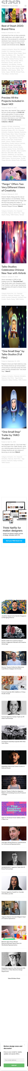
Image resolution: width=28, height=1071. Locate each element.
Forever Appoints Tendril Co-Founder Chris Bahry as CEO (13, 893)
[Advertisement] (14, 483)
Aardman (15, 137)
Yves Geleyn (5, 74)
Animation (10, 49)
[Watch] (22, 44)
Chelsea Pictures (14, 59)
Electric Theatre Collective (13, 141)
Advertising (16, 126)
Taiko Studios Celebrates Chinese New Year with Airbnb (14, 270)
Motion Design (18, 53)
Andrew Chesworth (11, 297)
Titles (3, 137)
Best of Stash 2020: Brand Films (13, 27)
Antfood (19, 57)
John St (15, 62)
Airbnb (7, 57)
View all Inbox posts (14, 978)
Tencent (21, 214)
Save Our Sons (10, 68)
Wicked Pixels (20, 72)
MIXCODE (11, 152)
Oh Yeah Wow (19, 154)
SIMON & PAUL (17, 156)
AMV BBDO (13, 57)
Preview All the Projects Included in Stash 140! (13, 101)
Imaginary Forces (11, 149)
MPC (15, 152)
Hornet (11, 62)
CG (8, 51)
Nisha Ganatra (16, 66)
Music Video (14, 134)
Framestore (5, 62)
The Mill (23, 158)
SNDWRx (4, 70)
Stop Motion (9, 55)
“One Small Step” (18, 281)
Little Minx (13, 151)
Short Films (5, 136)
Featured (10, 53)
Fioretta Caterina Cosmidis (17, 143)
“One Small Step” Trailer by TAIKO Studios (11, 435)
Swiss (24, 156)
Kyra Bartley (12, 64)
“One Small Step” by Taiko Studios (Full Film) (13, 354)
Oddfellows (11, 154)
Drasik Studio (18, 139)
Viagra (8, 72)
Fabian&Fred (5, 143)
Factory (8, 60)
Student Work (20, 136)
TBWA (18, 70)
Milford (9, 66)
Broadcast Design (7, 130)
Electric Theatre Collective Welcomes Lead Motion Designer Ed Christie (13, 668)
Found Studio (17, 145)
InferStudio (20, 149)
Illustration (23, 132)
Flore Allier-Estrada (7, 145)
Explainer (4, 53)
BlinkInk (6, 59)
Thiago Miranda (6, 160)
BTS (14, 130)
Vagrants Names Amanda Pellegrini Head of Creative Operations (14, 917)
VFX (14, 55)
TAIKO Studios (12, 70)
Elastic (3, 141)
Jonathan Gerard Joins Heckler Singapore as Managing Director (14, 616)
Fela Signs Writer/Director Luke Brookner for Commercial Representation (14, 843)
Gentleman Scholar (7, 147)
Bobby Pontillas (13, 380)
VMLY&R (12, 72)
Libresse (19, 64)
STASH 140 (21, 112)
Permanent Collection (10, 6)
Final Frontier (14, 60)
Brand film (17, 49)
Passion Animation (7, 156)
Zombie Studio (14, 74)
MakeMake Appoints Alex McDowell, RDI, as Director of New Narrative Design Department (13, 969)
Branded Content (20, 128)
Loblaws (4, 66)
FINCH (21, 60)
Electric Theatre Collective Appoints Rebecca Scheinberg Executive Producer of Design (14, 792)
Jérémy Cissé (5, 151)
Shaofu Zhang (19, 68)
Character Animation (15, 51)
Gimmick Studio (17, 147)
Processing (22, 134)
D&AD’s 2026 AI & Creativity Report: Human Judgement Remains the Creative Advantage (14, 642)
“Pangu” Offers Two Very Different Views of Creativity (13, 187)
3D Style (9, 126)
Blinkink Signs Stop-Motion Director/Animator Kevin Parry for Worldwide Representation (12, 943)
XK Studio (23, 160)
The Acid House (15, 158)
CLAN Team (9, 139)
